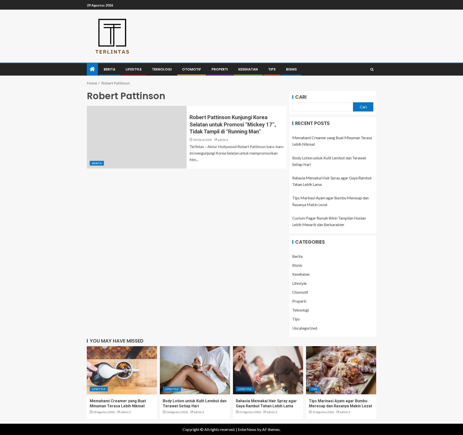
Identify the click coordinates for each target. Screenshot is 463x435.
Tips (272, 69)
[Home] (92, 69)
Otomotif (191, 69)
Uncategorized (304, 328)
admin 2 (223, 140)
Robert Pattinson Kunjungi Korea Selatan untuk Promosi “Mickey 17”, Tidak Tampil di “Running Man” (233, 124)
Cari (300, 97)
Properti (219, 69)
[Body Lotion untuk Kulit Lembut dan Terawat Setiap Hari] (195, 370)
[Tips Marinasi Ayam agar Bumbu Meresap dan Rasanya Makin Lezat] (341, 370)
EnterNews (247, 429)
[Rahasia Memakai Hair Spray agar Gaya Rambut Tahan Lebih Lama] (268, 370)
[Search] (372, 69)
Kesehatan (248, 69)
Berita (109, 69)
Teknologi (162, 69)
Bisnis (291, 69)
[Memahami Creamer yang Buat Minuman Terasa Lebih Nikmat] (122, 370)
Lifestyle (134, 69)
